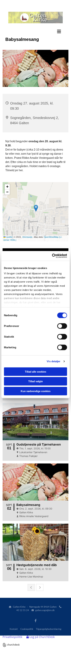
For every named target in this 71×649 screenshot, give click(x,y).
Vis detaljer (53, 361)
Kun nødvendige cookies (35, 391)
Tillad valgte (35, 381)
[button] (35, 31)
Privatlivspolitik (12, 637)
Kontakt (14, 629)
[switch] (62, 326)
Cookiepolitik (26, 629)
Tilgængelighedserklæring (48, 629)
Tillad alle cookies (35, 371)
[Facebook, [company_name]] (36, 620)
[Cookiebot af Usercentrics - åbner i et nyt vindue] (52, 256)
